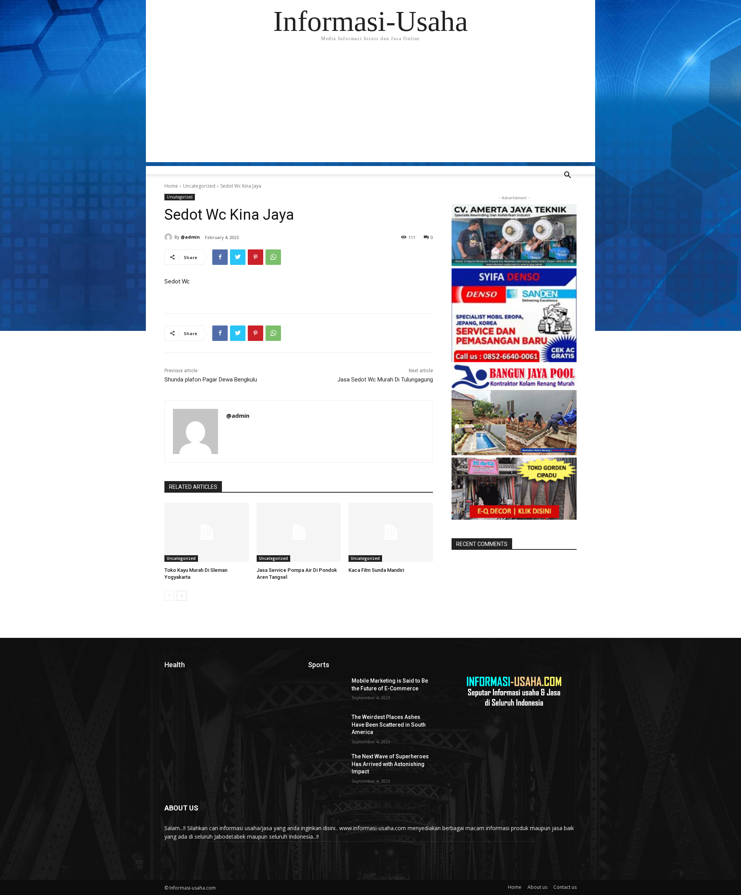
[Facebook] (220, 257)
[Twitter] (237, 257)
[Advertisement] (370, 108)
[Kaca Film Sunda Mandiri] (391, 532)
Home (171, 186)
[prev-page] (169, 596)
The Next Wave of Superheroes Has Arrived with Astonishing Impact (390, 764)
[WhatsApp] (273, 257)
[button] (567, 176)
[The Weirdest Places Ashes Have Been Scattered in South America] (326, 727)
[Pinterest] (255, 257)
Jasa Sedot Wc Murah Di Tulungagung (385, 379)
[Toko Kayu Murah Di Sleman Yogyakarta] (206, 532)
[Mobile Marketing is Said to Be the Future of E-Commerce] (326, 690)
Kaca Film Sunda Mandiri (376, 570)
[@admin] (169, 237)
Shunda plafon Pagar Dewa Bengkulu (210, 379)
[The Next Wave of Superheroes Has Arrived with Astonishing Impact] (326, 766)
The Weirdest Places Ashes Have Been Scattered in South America (389, 724)
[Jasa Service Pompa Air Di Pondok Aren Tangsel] (299, 532)
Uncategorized (199, 186)
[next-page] (181, 596)
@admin (190, 237)
